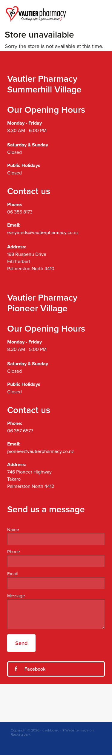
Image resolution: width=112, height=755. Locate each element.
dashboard (50, 730)
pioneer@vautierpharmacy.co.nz (40, 451)
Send (21, 643)
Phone (13, 551)
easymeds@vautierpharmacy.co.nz (43, 232)
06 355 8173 (20, 211)
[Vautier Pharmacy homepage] (49, 14)
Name (13, 529)
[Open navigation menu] (99, 14)
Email (12, 573)
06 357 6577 (20, 430)
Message (16, 595)
